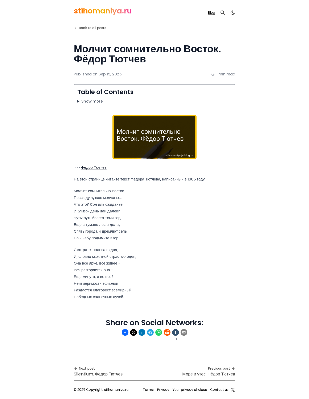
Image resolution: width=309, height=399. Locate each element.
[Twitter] (232, 389)
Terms (148, 389)
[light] (232, 12)
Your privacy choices (190, 389)
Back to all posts (92, 27)
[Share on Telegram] (150, 332)
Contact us (219, 389)
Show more (92, 101)
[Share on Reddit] (167, 332)
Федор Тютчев (94, 167)
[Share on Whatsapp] (158, 332)
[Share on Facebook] (125, 332)
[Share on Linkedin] (142, 332)
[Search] (222, 12)
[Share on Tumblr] (175, 332)
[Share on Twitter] (133, 332)
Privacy (163, 389)
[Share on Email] (184, 332)
